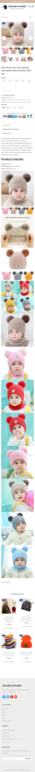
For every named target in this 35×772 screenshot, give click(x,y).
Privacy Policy (6, 742)
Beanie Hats (10, 97)
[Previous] (4, 38)
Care (3, 718)
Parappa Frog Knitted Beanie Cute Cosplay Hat (26, 654)
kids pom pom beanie (14, 102)
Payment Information (8, 730)
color (3, 78)
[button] (6, 91)
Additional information (11, 129)
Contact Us (5, 733)
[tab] (17, 125)
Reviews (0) (7, 133)
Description (7, 125)
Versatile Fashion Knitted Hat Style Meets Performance (26, 618)
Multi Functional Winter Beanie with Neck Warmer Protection (8, 619)
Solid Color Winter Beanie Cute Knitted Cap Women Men (8, 654)
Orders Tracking (6, 721)
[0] (28, 7)
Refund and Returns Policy (9, 739)
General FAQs (6, 736)
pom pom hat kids (26, 102)
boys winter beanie (10, 100)
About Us (4, 709)
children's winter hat (21, 100)
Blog (3, 715)
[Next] (31, 38)
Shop (3, 712)
